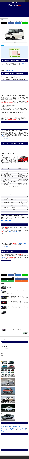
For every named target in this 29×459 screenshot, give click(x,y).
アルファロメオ (24, 428)
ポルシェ (18, 428)
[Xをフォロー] (7, 279)
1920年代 (2, 435)
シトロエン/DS (12, 429)
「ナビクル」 (4, 230)
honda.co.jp (26, 162)
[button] (27, 339)
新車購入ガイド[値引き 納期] (4, 344)
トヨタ (1, 426)
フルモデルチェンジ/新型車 (4, 346)
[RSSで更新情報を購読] (21, 281)
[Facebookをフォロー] (21, 279)
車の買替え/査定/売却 (3, 358)
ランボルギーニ (5, 429)
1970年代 (16, 435)
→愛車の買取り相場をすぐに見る (23, 243)
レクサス (19, 426)
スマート (20, 428)
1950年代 (10, 435)
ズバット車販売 (3, 257)
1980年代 (19, 435)
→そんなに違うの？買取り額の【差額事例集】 (15, 231)
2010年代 (2, 436)
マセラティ (8, 429)
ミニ (15, 429)
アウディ (15, 428)
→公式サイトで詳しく (13, 258)
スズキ (14, 426)
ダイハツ (16, 426)
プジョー (23, 429)
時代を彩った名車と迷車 (4, 351)
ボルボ (20, 429)
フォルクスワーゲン (3, 428)
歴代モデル (2, 353)
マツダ (7, 426)
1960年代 (13, 435)
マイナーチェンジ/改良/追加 (4, 348)
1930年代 (5, 435)
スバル (11, 426)
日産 (5, 426)
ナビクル (21, 46)
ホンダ (4, 426)
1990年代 (22, 435)
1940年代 (8, 435)
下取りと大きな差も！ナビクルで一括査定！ (6, 191)
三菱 (9, 426)
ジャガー (18, 429)
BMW (12, 428)
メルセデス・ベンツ (8, 428)
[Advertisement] (14, 12)
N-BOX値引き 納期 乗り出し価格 (9, 70)
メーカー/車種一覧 (3, 431)
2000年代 (25, 435)
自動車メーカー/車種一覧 (4, 355)
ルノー (25, 429)
